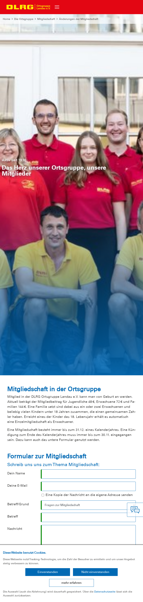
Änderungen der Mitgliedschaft (78, 18)
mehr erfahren (71, 583)
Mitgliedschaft (46, 18)
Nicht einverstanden (95, 572)
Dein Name (16, 473)
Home (6, 18)
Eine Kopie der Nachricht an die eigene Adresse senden (89, 495)
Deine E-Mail (17, 486)
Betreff (12, 516)
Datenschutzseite (104, 591)
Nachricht (14, 529)
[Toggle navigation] (57, 7)
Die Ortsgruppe (23, 18)
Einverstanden (48, 572)
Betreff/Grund (18, 504)
